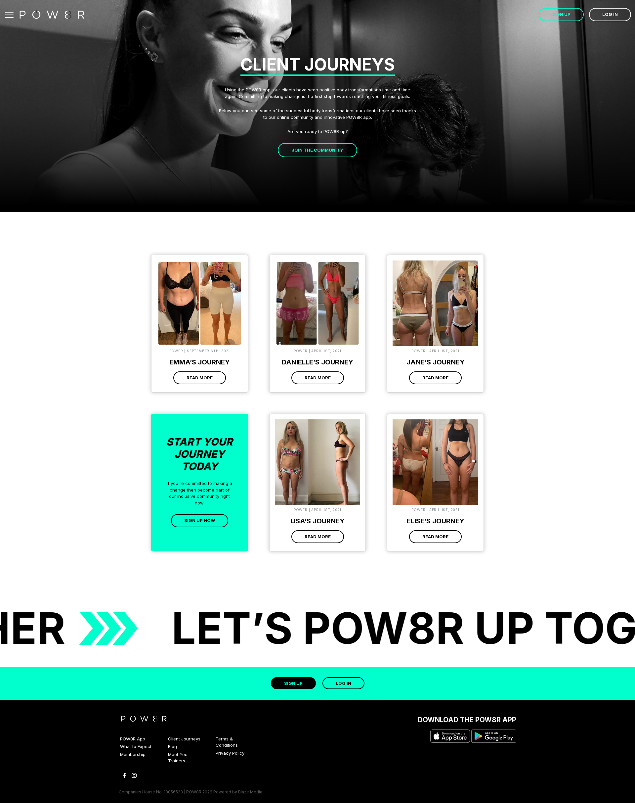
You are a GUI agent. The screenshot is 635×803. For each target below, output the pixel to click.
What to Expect (135, 746)
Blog (172, 746)
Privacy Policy (230, 753)
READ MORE (200, 377)
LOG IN (610, 14)
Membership (133, 754)
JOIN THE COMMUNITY (317, 150)
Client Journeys (184, 738)
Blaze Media (250, 791)
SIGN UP (561, 14)
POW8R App (132, 738)
